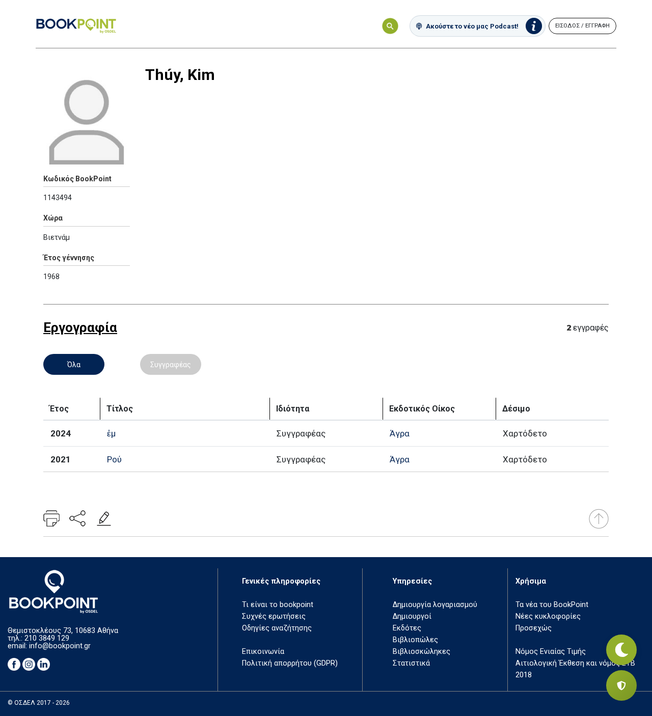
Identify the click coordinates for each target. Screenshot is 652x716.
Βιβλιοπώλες (415, 640)
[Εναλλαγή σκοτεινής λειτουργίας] (621, 650)
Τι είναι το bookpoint (277, 604)
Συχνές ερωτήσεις (274, 616)
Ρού (114, 459)
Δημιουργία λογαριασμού (435, 604)
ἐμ (111, 433)
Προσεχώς (533, 628)
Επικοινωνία (263, 651)
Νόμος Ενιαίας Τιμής (550, 651)
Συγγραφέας (170, 365)
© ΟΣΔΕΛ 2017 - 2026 (39, 702)
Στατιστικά (411, 663)
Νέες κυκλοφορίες (548, 616)
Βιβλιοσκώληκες (421, 651)
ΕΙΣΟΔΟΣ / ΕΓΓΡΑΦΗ (582, 25)
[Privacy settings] (621, 685)
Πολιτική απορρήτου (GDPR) (290, 663)
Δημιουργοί (412, 616)
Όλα (73, 365)
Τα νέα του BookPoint (551, 604)
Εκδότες (407, 628)
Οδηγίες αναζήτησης (277, 628)
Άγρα (400, 433)
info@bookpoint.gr (60, 646)
